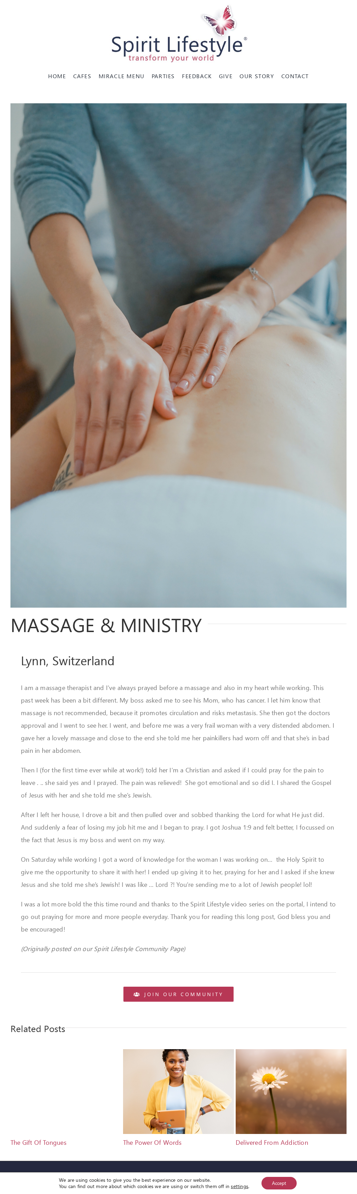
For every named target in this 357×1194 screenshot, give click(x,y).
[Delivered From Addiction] (291, 1053)
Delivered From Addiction (272, 1142)
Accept (279, 1183)
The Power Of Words (152, 1142)
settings (239, 1186)
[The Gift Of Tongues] (65, 1053)
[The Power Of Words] (178, 1053)
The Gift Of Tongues (38, 1142)
